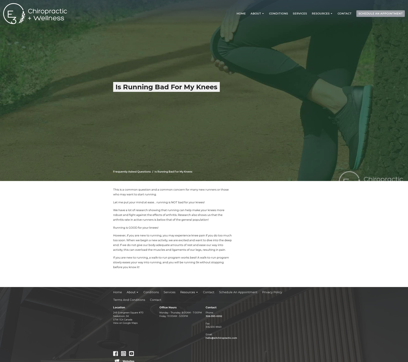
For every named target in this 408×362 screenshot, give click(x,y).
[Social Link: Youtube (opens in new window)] (131, 353)
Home (241, 13)
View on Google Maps (125, 323)
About (256, 13)
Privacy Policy (272, 292)
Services (300, 13)
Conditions (278, 13)
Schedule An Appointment (380, 13)
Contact (345, 13)
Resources (321, 13)
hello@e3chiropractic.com (221, 338)
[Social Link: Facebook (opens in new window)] (115, 353)
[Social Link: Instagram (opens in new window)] (123, 353)
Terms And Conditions (129, 300)
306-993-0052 (214, 316)
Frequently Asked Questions (132, 171)
